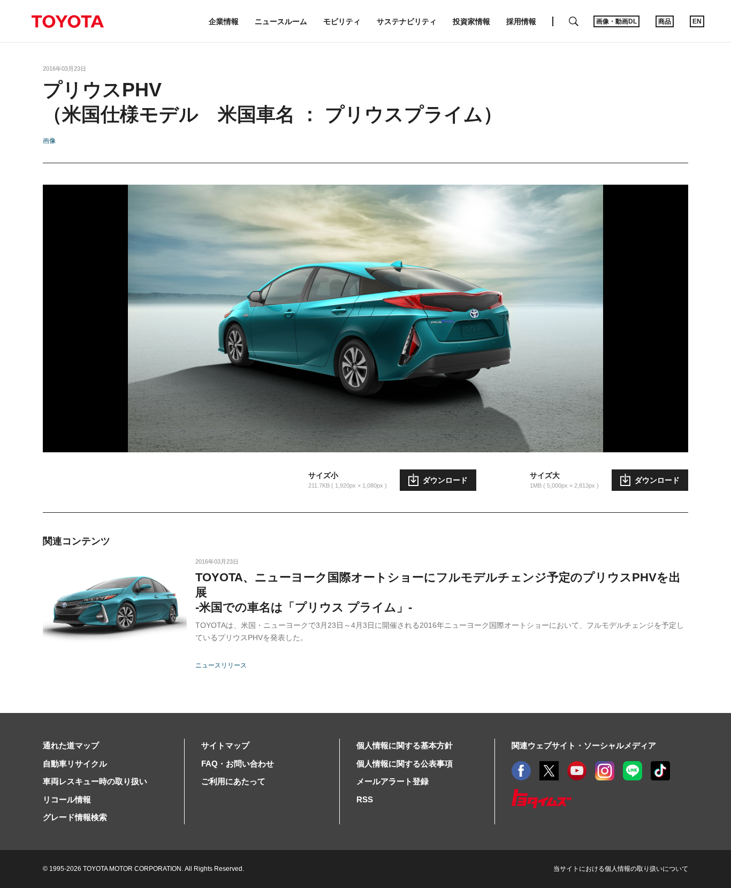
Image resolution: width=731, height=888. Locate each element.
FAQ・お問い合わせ (237, 763)
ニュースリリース (221, 665)
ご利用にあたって (233, 781)
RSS (364, 799)
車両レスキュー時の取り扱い (95, 781)
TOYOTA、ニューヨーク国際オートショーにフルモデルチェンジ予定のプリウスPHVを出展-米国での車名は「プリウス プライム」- (438, 592)
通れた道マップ (71, 745)
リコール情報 (67, 799)
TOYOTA (67, 21)
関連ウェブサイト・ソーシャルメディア (584, 745)
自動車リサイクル (75, 763)
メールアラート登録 (392, 781)
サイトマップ (225, 745)
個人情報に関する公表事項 (404, 763)
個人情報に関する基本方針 (404, 745)
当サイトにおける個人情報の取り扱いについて (620, 868)
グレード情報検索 (75, 817)
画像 (49, 141)
